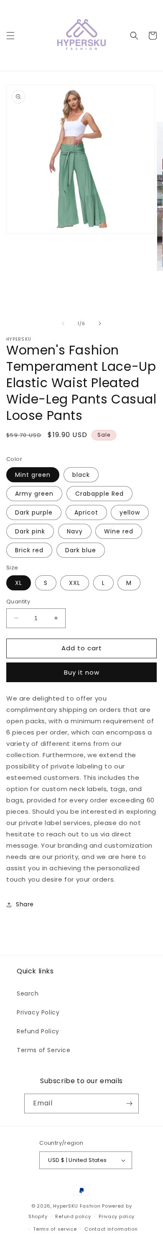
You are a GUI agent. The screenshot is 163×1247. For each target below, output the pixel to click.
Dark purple (34, 512)
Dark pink (30, 531)
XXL (74, 583)
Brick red (29, 550)
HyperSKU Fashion (76, 1206)
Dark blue (80, 550)
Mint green (33, 475)
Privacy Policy (38, 1012)
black (81, 475)
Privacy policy (117, 1216)
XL (18, 583)
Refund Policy (38, 1031)
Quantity (18, 601)
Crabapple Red (99, 493)
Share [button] (25, 904)
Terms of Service (44, 1050)
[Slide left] (63, 323)
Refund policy (73, 1216)
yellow (130, 512)
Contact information (111, 1229)
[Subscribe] (129, 1103)
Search (28, 993)
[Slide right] (100, 323)
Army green (34, 493)
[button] (10, 35)
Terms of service (54, 1229)
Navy (75, 531)
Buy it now (81, 672)
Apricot (86, 512)
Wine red (118, 531)
